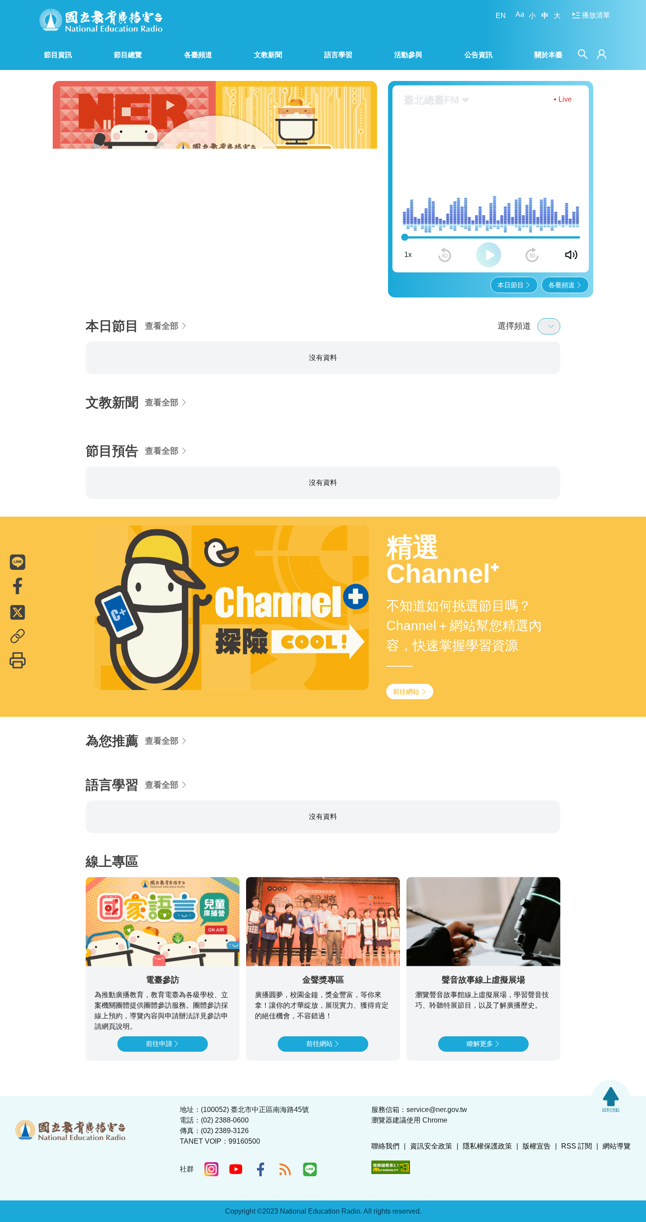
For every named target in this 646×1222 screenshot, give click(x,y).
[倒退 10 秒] (444, 216)
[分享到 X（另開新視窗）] (17, 612)
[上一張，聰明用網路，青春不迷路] (65, 170)
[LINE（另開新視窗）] (310, 1169)
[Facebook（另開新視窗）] (261, 1169)
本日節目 (510, 246)
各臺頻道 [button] (198, 55)
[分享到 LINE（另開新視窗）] (17, 562)
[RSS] (285, 1169)
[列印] (17, 660)
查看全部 (161, 287)
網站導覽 (616, 1146)
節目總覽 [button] (128, 55)
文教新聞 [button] (268, 55)
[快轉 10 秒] (532, 216)
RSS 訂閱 (576, 1146)
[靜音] (571, 216)
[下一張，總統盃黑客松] (364, 170)
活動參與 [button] (408, 55)
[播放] (488, 216)
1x (408, 216)
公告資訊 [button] (479, 55)
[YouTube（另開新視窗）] (236, 1169)
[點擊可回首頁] (101, 20)
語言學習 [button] (338, 55)
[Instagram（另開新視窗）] (211, 1169)
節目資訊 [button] (58, 55)
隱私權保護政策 (487, 1146)
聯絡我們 (385, 1146)
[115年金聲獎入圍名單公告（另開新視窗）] (211, 170)
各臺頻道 (561, 246)
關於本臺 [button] (548, 55)
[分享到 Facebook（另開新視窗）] (17, 585)
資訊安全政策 (431, 1146)
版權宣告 (537, 1146)
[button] (172, 251)
